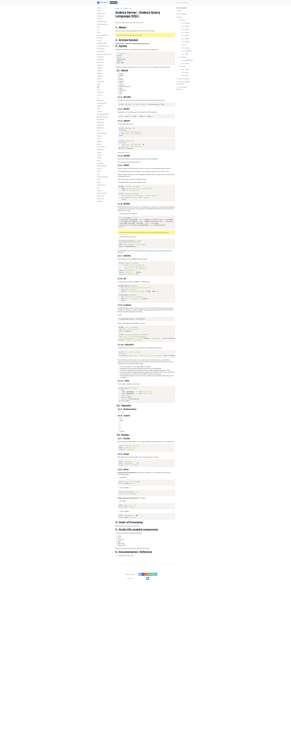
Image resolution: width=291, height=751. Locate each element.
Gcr (98, 98)
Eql (98, 87)
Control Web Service (103, 46)
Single (186, 72)
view (167, 171)
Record (99, 144)
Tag (98, 188)
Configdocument (102, 43)
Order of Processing (184, 79)
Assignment (100, 16)
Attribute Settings (102, 24)
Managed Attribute (102, 117)
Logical (187, 63)
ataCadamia (104, 2)
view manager (123, 35)
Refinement (100, 149)
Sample (99, 152)
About (179, 11)
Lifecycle (99, 111)
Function (99, 95)
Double (187, 69)
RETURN (187, 23)
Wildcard (99, 201)
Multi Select (100, 125)
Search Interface (102, 166)
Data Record (100, 59)
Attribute (99, 19)
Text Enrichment (101, 193)
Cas (98, 27)
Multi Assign (100, 122)
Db (121, 8)
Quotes (183, 66)
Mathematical (189, 60)
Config (99, 40)
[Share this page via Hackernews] (146, 574)
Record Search (101, 147)
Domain (99, 79)
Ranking (99, 141)
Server (99, 171)
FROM (186, 35)
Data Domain (101, 51)
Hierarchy (100, 106)
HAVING (187, 42)
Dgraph (99, 70)
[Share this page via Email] (149, 574)
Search (99, 160)
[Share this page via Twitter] (140, 574)
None (186, 76)
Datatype (99, 68)
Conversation (101, 49)
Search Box (100, 163)
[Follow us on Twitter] (147, 578)
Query (99, 139)
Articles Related (182, 14)
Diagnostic (100, 73)
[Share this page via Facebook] (143, 574)
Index (98, 109)
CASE (187, 54)
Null (98, 130)
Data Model (100, 57)
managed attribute (147, 67)
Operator (184, 57)
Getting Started (101, 103)
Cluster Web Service (102, 35)
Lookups (187, 48)
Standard (136, 67)
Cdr (98, 30)
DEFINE (187, 32)
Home (117, 8)
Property (99, 136)
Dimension (100, 76)
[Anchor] (127, 27)
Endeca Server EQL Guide (126, 555)
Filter (98, 89)
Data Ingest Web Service (104, 54)
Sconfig (99, 158)
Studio (99, 182)
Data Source (100, 62)
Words (183, 20)
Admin (99, 10)
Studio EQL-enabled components (182, 83)
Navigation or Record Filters (156, 251)
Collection (100, 38)
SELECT (187, 26)
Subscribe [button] (113, 2)
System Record (101, 185)
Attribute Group (101, 21)
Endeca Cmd (100, 81)
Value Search (101, 196)
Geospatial (100, 100)
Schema (99, 155)
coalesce (121, 85)
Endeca (99, 8)
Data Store (100, 65)
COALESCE (188, 51)
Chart (98, 32)
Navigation (100, 128)
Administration (101, 13)
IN (185, 45)
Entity (98, 84)
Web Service (100, 198)
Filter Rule (100, 92)
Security (99, 168)
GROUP (187, 29)
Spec (98, 174)
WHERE (187, 38)
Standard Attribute (102, 177)
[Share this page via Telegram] (155, 574)
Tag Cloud (100, 190)
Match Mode (100, 119)
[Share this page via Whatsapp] (152, 574)
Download (172, 53)
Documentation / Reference (182, 88)
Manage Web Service (103, 114)
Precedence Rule (102, 133)
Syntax (180, 17)
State (98, 179)
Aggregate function (123, 152)
